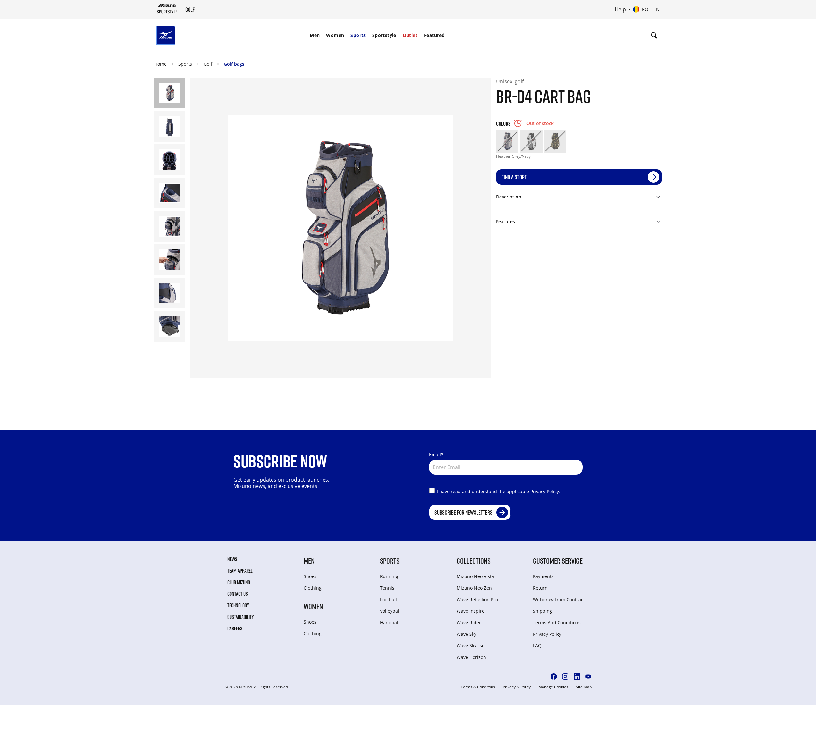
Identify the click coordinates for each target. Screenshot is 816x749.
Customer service (558, 560)
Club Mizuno (238, 582)
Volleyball (390, 611)
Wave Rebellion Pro (477, 599)
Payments (543, 576)
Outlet (410, 35)
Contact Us (237, 594)
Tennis (387, 588)
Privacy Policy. (545, 491)
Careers (234, 628)
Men (315, 35)
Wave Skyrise (470, 646)
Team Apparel (240, 571)
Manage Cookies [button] (553, 687)
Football (388, 599)
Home (160, 64)
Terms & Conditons (478, 687)
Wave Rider (469, 622)
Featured (434, 35)
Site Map (584, 687)
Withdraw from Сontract (559, 599)
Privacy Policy (547, 634)
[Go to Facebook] (554, 676)
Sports (358, 35)
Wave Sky (466, 634)
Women (335, 35)
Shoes (310, 576)
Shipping (542, 611)
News (232, 559)
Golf (208, 64)
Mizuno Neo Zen (474, 588)
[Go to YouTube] (588, 676)
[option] (507, 141)
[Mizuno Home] (167, 8)
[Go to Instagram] (565, 676)
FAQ (537, 646)
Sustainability (240, 617)
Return (540, 588)
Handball (390, 622)
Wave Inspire (470, 611)
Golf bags (234, 64)
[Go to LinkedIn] (577, 676)
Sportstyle (384, 35)
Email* (436, 454)
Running (389, 576)
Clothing (313, 588)
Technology (238, 605)
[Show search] (654, 35)
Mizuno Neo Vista (475, 576)
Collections (474, 560)
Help (620, 9)
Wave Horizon (471, 657)
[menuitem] (315, 35)
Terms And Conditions (557, 622)
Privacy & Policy (517, 687)
